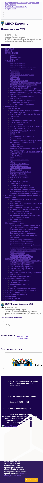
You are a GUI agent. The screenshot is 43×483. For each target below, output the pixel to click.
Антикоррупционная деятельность (23, 130)
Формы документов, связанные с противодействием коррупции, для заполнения (23, 235)
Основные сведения (17, 63)
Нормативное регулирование (21, 267)
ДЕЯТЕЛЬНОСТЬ (12, 108)
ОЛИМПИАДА (16, 156)
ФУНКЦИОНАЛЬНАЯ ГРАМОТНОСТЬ (19, 182)
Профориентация (16, 146)
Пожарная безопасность (19, 280)
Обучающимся (15, 270)
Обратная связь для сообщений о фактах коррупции (23, 252)
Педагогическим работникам (21, 269)
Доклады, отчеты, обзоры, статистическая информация (21, 256)
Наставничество (16, 124)
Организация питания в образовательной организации (22, 103)
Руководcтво (15, 79)
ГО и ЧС (13, 286)
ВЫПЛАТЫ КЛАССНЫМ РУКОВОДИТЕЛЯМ (20, 173)
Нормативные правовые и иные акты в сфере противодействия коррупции (26, 226)
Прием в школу (16, 138)
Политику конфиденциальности (15, 475)
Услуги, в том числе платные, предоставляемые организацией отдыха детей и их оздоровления (25, 215)
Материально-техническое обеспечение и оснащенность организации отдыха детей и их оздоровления (25, 209)
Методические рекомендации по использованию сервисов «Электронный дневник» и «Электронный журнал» (26, 191)
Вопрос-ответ (10, 9)
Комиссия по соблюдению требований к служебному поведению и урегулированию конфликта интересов (25, 247)
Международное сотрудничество (22, 100)
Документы (14, 71)
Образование (15, 73)
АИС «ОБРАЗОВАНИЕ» (19, 178)
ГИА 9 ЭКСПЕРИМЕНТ (19, 164)
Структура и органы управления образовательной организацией (23, 68)
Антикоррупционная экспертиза (23, 229)
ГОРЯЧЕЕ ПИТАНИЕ (19, 176)
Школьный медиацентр (19, 160)
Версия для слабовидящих (11, 317)
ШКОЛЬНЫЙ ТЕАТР (19, 132)
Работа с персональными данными (23, 288)
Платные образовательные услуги (23, 89)
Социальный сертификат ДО (16, 7)
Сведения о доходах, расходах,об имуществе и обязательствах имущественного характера (22, 241)
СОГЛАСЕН (31, 480)
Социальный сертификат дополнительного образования (22, 186)
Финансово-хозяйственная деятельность (26, 91)
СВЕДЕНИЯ (10, 61)
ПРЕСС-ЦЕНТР (11, 53)
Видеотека (14, 59)
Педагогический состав (19, 81)
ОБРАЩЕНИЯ (11, 106)
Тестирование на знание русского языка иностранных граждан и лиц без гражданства (26, 142)
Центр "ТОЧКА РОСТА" (20, 122)
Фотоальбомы (15, 57)
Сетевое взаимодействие (19, 128)
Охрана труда (15, 282)
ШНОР (12, 134)
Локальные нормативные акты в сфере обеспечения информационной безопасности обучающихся (25, 263)
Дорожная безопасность (19, 284)
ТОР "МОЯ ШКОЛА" (19, 166)
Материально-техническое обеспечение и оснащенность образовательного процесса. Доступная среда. (25, 85)
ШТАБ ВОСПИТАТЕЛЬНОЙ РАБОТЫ (26, 126)
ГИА (11, 180)
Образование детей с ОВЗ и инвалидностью (20, 169)
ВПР (11, 118)
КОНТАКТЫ (10, 300)
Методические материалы (20, 231)
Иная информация (17, 221)
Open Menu (5, 45)
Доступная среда (16, 219)
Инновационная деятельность (22, 136)
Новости (13, 55)
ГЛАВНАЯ (9, 49)
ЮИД (12, 158)
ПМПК (12, 162)
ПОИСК (8, 51)
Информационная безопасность (22, 120)
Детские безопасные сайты (20, 276)
